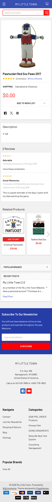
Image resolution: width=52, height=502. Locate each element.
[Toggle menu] (4, 4)
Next (48, 234)
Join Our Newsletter (12, 421)
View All (6, 469)
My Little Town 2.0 (14, 282)
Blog (5, 432)
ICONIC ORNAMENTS (39, 430)
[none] (26, 45)
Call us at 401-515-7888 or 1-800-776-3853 (26, 383)
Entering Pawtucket (13, 244)
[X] (11, 113)
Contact (6, 416)
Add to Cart (13, 239)
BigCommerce (9, 488)
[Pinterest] (17, 113)
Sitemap (7, 437)
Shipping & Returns (12, 427)
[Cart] (47, 4)
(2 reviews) (21, 78)
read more (8, 296)
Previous (4, 234)
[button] (26, 103)
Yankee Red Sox (38, 239)
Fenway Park (35, 425)
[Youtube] (29, 391)
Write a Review (35, 78)
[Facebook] (5, 113)
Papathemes (42, 488)
